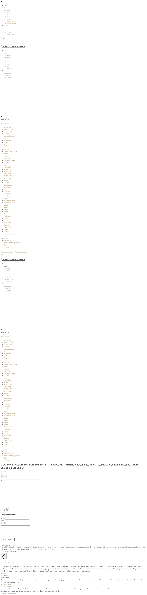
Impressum (10, 32)
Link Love (7, 194)
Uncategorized (9, 240)
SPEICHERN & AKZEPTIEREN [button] (10, 593)
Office (6, 207)
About (5, 8)
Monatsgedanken (10, 200)
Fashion (9, 19)
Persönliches (8, 214)
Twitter (6, 509)
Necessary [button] (4, 573)
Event (6, 154)
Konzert (6, 183)
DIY (5, 147)
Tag (5, 236)
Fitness (6, 163)
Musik (6, 205)
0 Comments (4, 477)
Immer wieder (8, 178)
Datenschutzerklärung (50, 549)
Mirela (2, 472)
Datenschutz (10, 34)
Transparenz (7, 28)
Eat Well (6, 149)
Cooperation (8, 145)
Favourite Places (11, 23)
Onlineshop (8, 209)
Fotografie (7, 167)
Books (6, 142)
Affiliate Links (8, 129)
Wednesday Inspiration (12, 243)
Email (3, 521)
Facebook (6, 508)
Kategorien (7, 10)
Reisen (6, 220)
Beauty (9, 12)
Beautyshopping (9, 136)
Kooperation (8, 185)
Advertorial (7, 127)
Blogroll (6, 25)
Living (6, 198)
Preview (6, 218)
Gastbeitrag (8, 169)
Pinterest (6, 510)
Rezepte (6, 225)
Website (3, 523)
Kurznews (7, 187)
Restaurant (7, 223)
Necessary (5, 575)
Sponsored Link (9, 234)
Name (3, 518)
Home (5, 5)
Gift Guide (7, 174)
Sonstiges (7, 231)
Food (8, 14)
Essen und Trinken (10, 151)
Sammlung (7, 227)
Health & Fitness (11, 21)
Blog (5, 138)
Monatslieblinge (9, 203)
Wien (5, 245)
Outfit (6, 211)
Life (5, 189)
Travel (8, 16)
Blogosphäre (8, 140)
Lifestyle (7, 191)
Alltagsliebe (8, 131)
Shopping (7, 229)
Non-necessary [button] (6, 584)
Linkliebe (7, 196)
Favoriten (7, 158)
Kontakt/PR (7, 30)
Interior (6, 180)
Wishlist (6, 247)
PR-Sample (7, 216)
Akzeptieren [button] (37, 549)
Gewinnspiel (8, 171)
